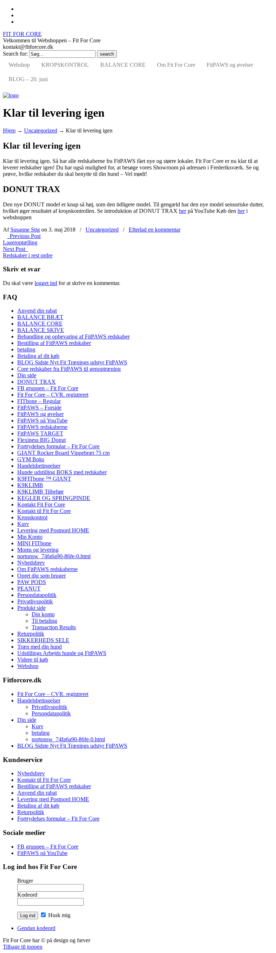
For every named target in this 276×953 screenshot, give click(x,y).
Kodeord (27, 895)
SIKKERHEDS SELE (43, 640)
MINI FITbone (34, 543)
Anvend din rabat (37, 311)
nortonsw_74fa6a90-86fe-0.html (54, 556)
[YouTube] (19, 22)
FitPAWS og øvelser (40, 414)
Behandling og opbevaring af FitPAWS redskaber (73, 336)
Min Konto (29, 537)
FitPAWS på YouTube (42, 420)
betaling (26, 349)
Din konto (43, 614)
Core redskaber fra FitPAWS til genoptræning (69, 369)
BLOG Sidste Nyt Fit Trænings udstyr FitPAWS (72, 362)
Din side (26, 375)
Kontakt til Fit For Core (44, 511)
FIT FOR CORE (22, 34)
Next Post (15, 249)
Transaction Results (54, 627)
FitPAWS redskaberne (42, 427)
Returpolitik (30, 634)
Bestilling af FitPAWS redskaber (54, 343)
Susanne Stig (25, 229)
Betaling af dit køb (38, 356)
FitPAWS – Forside (39, 408)
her (182, 211)
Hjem (9, 130)
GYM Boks (30, 459)
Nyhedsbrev (31, 563)
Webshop (27, 666)
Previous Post (24, 236)
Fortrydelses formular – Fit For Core (58, 446)
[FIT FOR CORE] (11, 95)
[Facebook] (19, 9)
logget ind (45, 283)
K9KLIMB (30, 485)
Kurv (23, 524)
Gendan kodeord (36, 928)
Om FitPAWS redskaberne (47, 569)
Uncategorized (40, 130)
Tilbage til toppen (22, 947)
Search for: (15, 54)
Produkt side (31, 608)
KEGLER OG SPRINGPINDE (53, 498)
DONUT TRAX (36, 382)
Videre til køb (32, 660)
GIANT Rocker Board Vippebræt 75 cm (63, 453)
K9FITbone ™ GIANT (44, 479)
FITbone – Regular (39, 401)
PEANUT (29, 588)
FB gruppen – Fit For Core (47, 388)
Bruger (25, 881)
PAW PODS (31, 582)
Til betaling (44, 621)
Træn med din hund (39, 647)
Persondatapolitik (36, 595)
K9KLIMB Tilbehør (40, 492)
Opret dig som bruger (41, 576)
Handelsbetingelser (38, 466)
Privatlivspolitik (35, 601)
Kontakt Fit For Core (41, 504)
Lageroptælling (20, 242)
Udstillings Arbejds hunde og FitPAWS (61, 653)
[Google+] (19, 15)
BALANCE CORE (40, 324)
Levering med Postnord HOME (53, 530)
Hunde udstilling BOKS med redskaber (62, 472)
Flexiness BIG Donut (41, 440)
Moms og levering (38, 550)
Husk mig (58, 915)
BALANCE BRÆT (40, 317)
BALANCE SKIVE (40, 330)
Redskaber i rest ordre (27, 255)
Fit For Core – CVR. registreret (52, 395)
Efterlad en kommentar (154, 229)
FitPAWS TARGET (40, 433)
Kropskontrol (32, 517)
